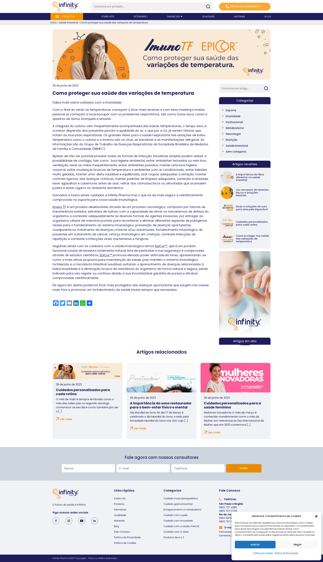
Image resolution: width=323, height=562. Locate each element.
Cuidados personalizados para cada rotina (252, 223)
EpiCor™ (161, 246)
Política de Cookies (263, 553)
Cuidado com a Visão (176, 532)
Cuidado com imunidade (178, 520)
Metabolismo (235, 128)
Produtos (119, 504)
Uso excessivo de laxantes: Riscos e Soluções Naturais (252, 192)
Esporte (231, 110)
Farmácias (120, 509)
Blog (116, 526)
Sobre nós (120, 498)
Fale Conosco (122, 532)
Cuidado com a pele (176, 515)
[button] (316, 516)
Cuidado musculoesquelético (181, 498)
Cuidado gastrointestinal (178, 504)
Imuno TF (59, 207)
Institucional (234, 122)
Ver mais (66, 419)
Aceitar (255, 544)
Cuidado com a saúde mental (181, 526)
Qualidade (120, 515)
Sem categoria (236, 152)
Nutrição (232, 140)
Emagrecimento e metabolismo (182, 509)
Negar (298, 544)
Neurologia (233, 134)
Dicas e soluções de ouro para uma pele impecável (252, 208)
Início (53, 22)
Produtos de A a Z (174, 537)
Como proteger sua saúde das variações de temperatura (252, 238)
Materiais (119, 520)
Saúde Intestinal (68, 22)
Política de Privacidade (286, 553)
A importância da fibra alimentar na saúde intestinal (250, 177)
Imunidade (233, 116)
